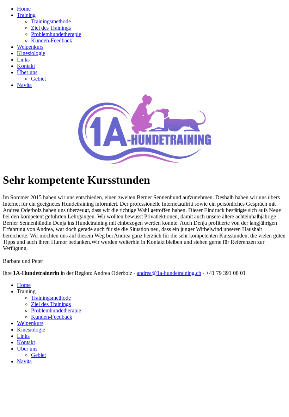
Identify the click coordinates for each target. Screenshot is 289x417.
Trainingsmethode (51, 21)
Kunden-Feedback (51, 40)
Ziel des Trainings (51, 28)
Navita (24, 85)
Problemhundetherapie (56, 34)
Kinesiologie (31, 53)
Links (23, 60)
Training (26, 15)
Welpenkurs (30, 47)
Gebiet (38, 79)
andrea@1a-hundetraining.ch (169, 273)
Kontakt (26, 66)
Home (24, 9)
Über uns (27, 72)
